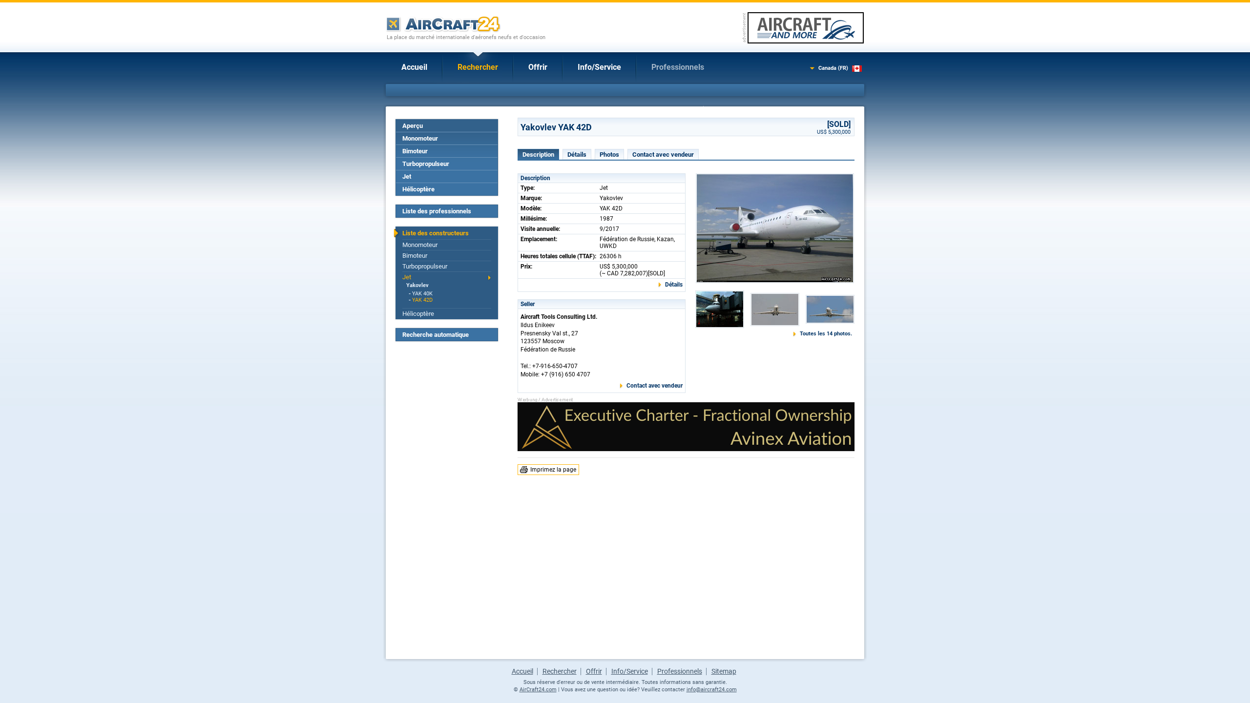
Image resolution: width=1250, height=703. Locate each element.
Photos (609, 154)
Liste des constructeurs (435, 233)
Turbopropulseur (425, 163)
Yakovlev (417, 285)
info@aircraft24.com (712, 689)
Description (538, 154)
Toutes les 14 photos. (826, 334)
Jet (406, 176)
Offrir (537, 67)
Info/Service (599, 67)
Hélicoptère (418, 189)
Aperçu (412, 125)
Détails (576, 154)
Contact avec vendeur (663, 154)
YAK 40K (422, 293)
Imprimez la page (553, 469)
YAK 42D (422, 300)
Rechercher (478, 67)
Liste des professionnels (436, 211)
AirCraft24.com (538, 689)
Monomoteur (420, 138)
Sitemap (723, 671)
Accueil (414, 67)
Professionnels (677, 67)
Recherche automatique (435, 334)
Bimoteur (415, 151)
